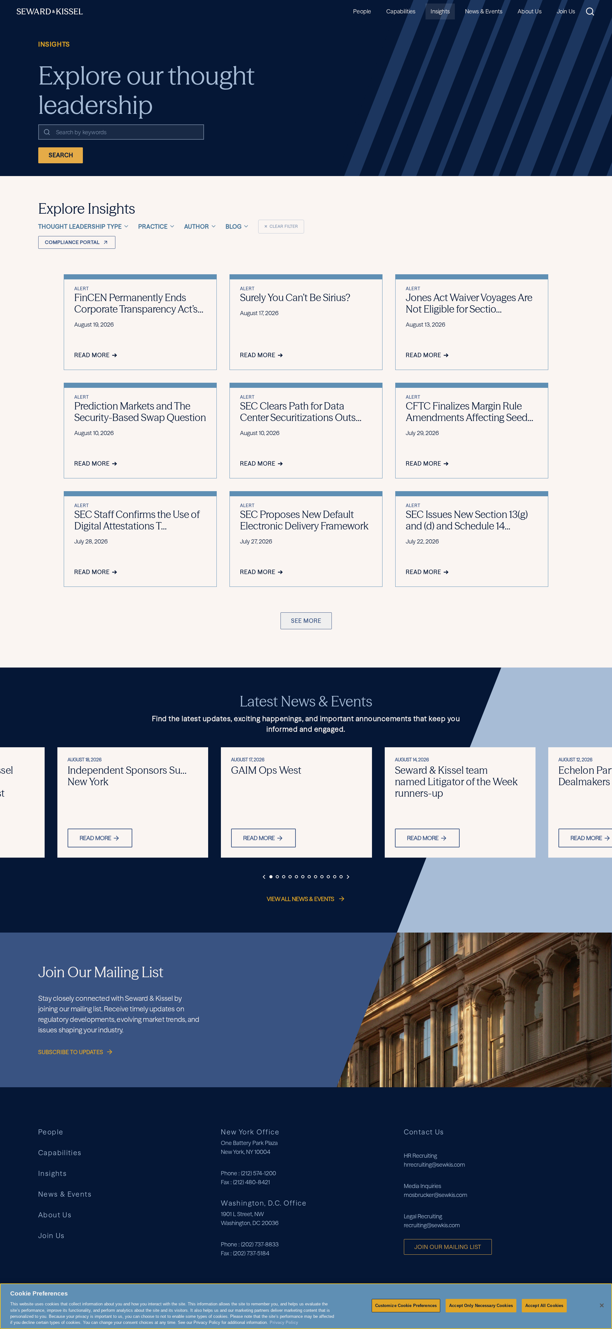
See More (306, 620)
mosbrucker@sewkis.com (435, 1195)
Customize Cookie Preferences (406, 1305)
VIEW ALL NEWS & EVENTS (301, 899)
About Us (529, 11)
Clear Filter (281, 226)
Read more (95, 838)
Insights (440, 11)
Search (61, 155)
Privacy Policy (284, 1322)
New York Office (250, 1132)
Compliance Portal (72, 242)
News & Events (483, 11)
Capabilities (400, 11)
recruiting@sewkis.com (432, 1225)
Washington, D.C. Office (264, 1203)
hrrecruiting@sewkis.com (434, 1164)
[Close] (602, 1305)
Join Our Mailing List (447, 1247)
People (362, 11)
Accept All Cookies (544, 1305)
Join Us (566, 11)
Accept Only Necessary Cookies (481, 1305)
